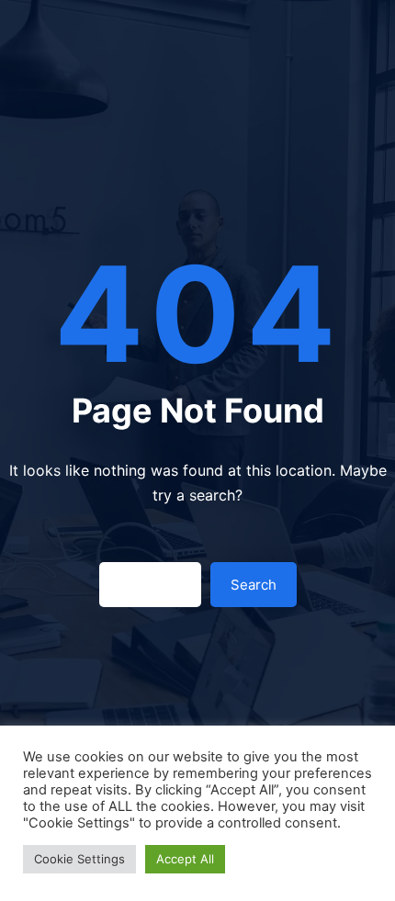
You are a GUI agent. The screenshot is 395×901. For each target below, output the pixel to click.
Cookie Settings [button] (79, 858)
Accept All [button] (185, 858)
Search (253, 584)
